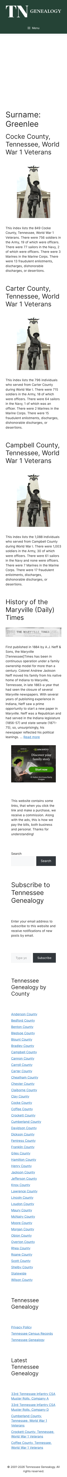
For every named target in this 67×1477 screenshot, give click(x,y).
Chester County (22, 1084)
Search (16, 854)
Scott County (21, 1261)
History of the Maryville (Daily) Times (30, 609)
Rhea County (20, 1248)
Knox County (20, 1185)
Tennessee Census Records (32, 1333)
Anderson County (24, 1014)
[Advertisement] (33, 69)
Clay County (20, 1096)
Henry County (21, 1166)
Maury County (21, 1210)
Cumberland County (26, 1122)
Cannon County (22, 1058)
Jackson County (23, 1172)
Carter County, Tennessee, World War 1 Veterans (33, 296)
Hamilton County (23, 1160)
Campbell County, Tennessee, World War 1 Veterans (33, 452)
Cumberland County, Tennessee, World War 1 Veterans (29, 1420)
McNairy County (23, 1216)
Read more (31, 737)
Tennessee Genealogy (27, 1340)
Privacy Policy (21, 1327)
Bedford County (23, 1020)
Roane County (21, 1254)
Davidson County (24, 1128)
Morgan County (22, 1229)
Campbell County (24, 1052)
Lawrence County (24, 1191)
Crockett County (23, 1115)
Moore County (21, 1223)
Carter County (21, 1071)
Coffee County (22, 1109)
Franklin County (22, 1147)
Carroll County (21, 1065)
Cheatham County (24, 1077)
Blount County (21, 1039)
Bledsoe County (23, 1033)
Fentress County (23, 1141)
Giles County (20, 1153)
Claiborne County (24, 1090)
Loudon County (22, 1204)
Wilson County (22, 1280)
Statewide (18, 1273)
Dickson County (22, 1134)
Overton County (23, 1242)
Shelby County (22, 1267)
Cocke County (21, 1103)
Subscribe (44, 958)
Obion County (21, 1235)
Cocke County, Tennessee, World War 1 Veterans (33, 144)
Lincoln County (22, 1197)
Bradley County (22, 1046)
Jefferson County (24, 1178)
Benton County (22, 1027)
